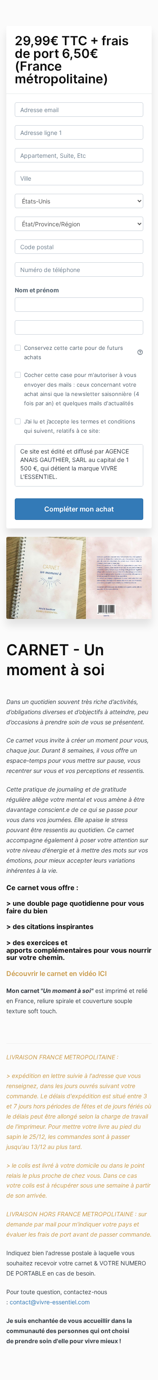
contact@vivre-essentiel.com (50, 1302)
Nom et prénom (37, 290)
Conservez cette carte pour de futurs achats (83, 352)
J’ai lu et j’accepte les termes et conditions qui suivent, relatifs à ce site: (79, 426)
